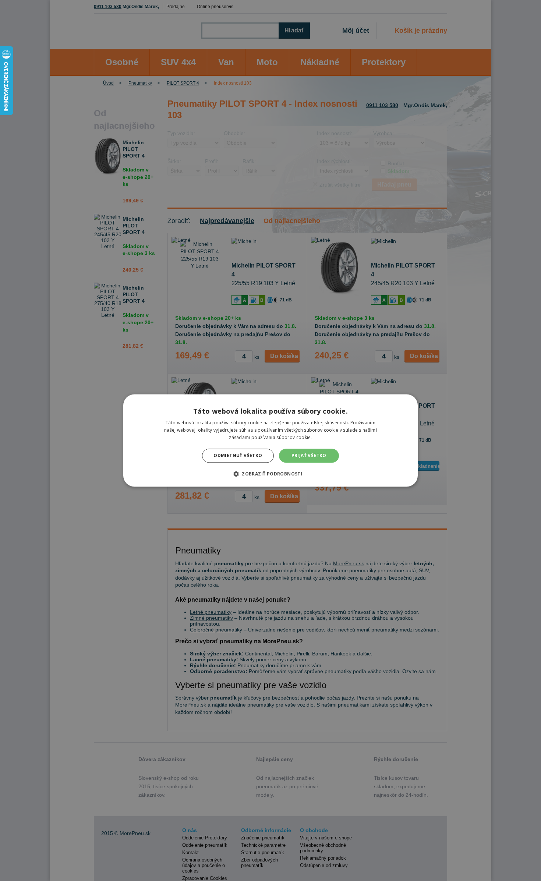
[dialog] (270, 440)
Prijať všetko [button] (308, 455)
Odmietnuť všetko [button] (237, 455)
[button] (270, 474)
